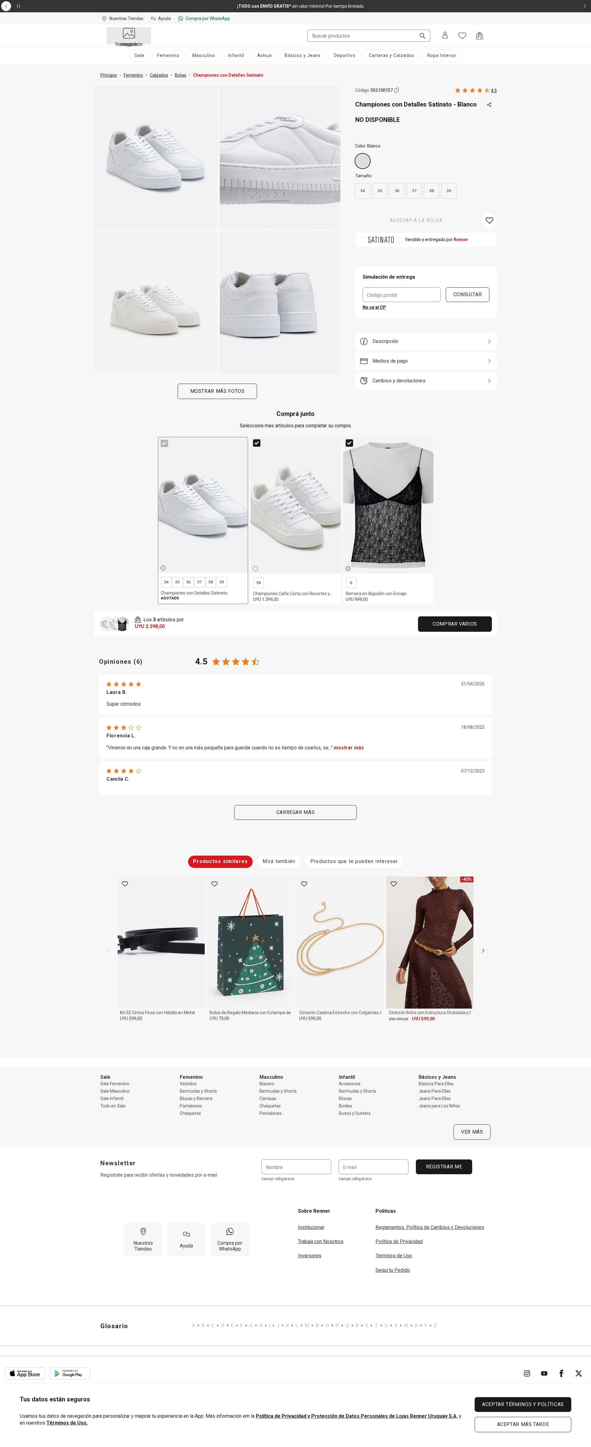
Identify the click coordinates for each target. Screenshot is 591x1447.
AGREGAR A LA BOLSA (416, 220)
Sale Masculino (115, 1091)
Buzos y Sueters (355, 1113)
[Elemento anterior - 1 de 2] (6, 6)
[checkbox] (164, 443)
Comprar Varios (455, 624)
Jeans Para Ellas (435, 1091)
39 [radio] (449, 190)
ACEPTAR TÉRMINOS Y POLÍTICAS (523, 1404)
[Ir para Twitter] (578, 1373)
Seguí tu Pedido (393, 1270)
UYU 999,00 (398, 1019)
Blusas (345, 1098)
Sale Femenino (114, 1083)
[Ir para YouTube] (544, 1373)
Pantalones (191, 1105)
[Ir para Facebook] (561, 1373)
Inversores (309, 1256)
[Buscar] (420, 36)
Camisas (267, 1098)
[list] (314, 1326)
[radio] (362, 161)
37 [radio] (414, 190)
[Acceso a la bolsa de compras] (479, 35)
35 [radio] (380, 190)
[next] (483, 950)
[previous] (107, 950)
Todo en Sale (113, 1105)
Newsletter (118, 1163)
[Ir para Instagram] (527, 1373)
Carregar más (295, 812)
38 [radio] (431, 190)
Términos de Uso (394, 1256)
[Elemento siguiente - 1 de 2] (585, 6)
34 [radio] (362, 190)
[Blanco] (362, 161)
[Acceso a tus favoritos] (462, 35)
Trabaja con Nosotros (321, 1241)
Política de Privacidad (399, 1241)
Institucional (311, 1227)
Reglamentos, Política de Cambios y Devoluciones (430, 1227)
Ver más (472, 1132)
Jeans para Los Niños (439, 1105)
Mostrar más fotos (217, 391)
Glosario (114, 1326)
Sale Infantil (111, 1098)
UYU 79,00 (219, 1018)
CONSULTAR (467, 294)
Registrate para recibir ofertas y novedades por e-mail (158, 1175)
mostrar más (349, 748)
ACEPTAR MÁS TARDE (523, 1424)
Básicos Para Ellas (436, 1083)
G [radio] (351, 582)
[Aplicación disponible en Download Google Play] (70, 1373)
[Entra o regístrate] (445, 35)
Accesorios (349, 1083)
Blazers (266, 1083)
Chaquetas (190, 1113)
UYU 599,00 (131, 1018)
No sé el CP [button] (374, 307)
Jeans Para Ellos (435, 1098)
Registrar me (444, 1167)
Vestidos (188, 1083)
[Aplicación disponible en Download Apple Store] (25, 1373)
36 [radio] (397, 190)
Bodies (345, 1105)
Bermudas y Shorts (198, 1091)
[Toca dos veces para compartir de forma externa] (489, 105)
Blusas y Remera (196, 1098)
